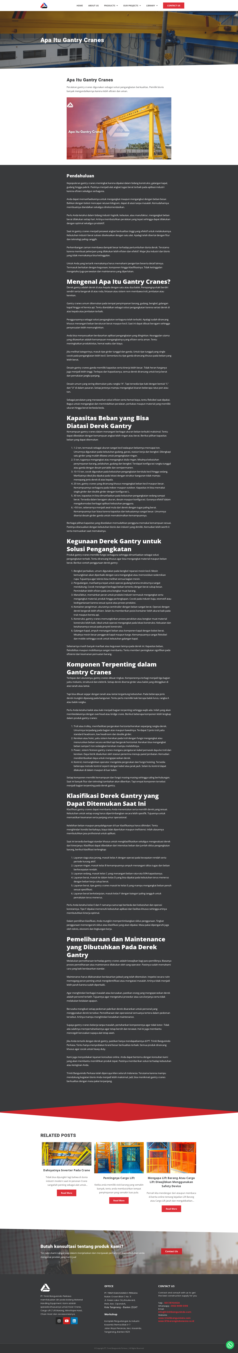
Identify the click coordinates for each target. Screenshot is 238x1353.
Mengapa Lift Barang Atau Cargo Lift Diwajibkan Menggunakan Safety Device (171, 1182)
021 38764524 (172, 1302)
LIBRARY (150, 5)
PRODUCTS (109, 5)
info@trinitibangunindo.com (174, 1312)
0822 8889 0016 (179, 1305)
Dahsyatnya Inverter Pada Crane (66, 1170)
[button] (230, 1345)
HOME (80, 5)
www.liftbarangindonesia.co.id (176, 1321)
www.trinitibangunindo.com (174, 1318)
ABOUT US (93, 5)
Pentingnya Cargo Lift (119, 1178)
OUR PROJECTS (130, 5)
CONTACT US (173, 5)
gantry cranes (105, 750)
